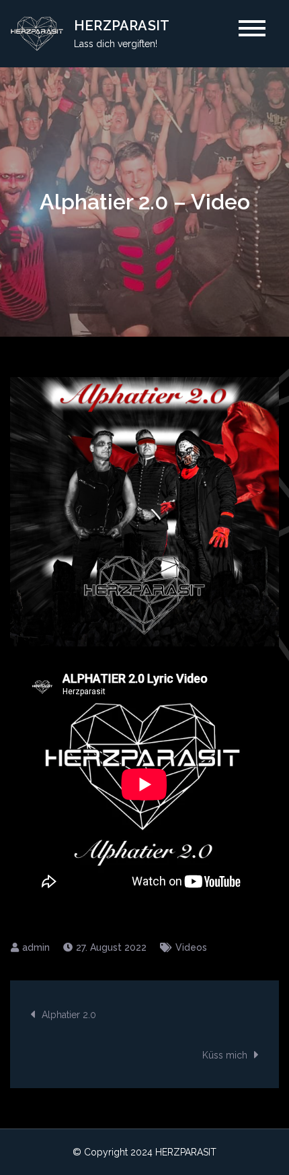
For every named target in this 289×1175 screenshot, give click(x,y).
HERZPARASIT (121, 26)
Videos (191, 947)
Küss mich (224, 1055)
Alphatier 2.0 (69, 1014)
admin (36, 947)
